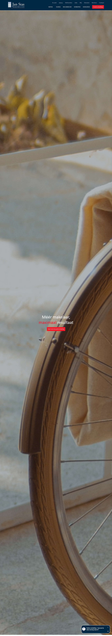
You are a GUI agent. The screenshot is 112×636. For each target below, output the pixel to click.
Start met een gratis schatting (56, 329)
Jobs (76, 3)
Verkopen (77, 7)
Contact (101, 3)
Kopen (51, 7)
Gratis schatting (98, 7)
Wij (81, 3)
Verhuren (86, 7)
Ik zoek (54, 3)
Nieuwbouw (67, 7)
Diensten (86, 3)
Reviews (94, 3)
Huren (58, 7)
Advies (61, 3)
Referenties (68, 3)
